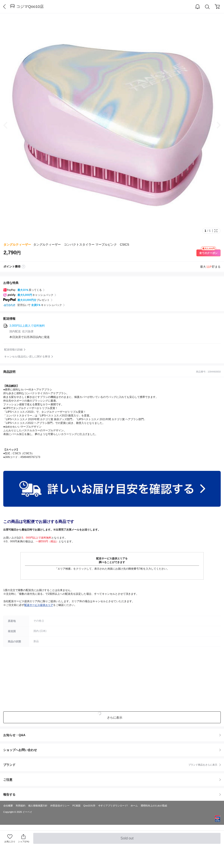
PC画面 (76, 805)
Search (207, 7)
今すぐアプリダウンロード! (113, 805)
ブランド (110, 764)
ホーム (134, 805)
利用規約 (20, 805)
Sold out (127, 840)
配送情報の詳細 (13, 349)
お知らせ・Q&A (14, 735)
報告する (9, 794)
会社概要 (8, 805)
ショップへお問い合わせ (113, 750)
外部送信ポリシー (60, 805)
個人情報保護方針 (37, 805)
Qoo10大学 (89, 805)
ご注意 (7, 779)
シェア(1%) (23, 841)
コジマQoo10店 (30, 6)
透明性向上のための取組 (154, 805)
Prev (8, 125)
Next (215, 125)
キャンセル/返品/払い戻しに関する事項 (27, 356)
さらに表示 (114, 717)
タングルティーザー (17, 244)
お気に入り (9, 841)
